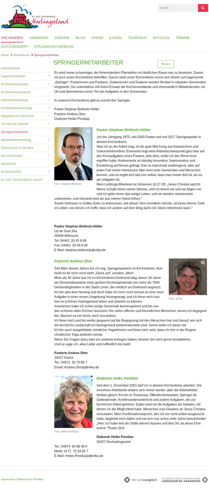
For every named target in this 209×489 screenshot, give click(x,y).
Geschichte (8, 164)
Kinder (97, 38)
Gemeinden (38, 38)
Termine (183, 38)
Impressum (8, 479)
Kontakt (38, 479)
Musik (81, 38)
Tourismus (137, 38)
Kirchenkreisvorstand (15, 92)
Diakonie (61, 38)
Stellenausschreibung (54, 46)
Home (5, 55)
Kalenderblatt (10, 68)
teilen (166, 64)
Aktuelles (161, 38)
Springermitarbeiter (46, 55)
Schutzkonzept (14, 46)
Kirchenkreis (12, 38)
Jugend (115, 38)
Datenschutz (24, 479)
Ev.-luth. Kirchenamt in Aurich (21, 180)
